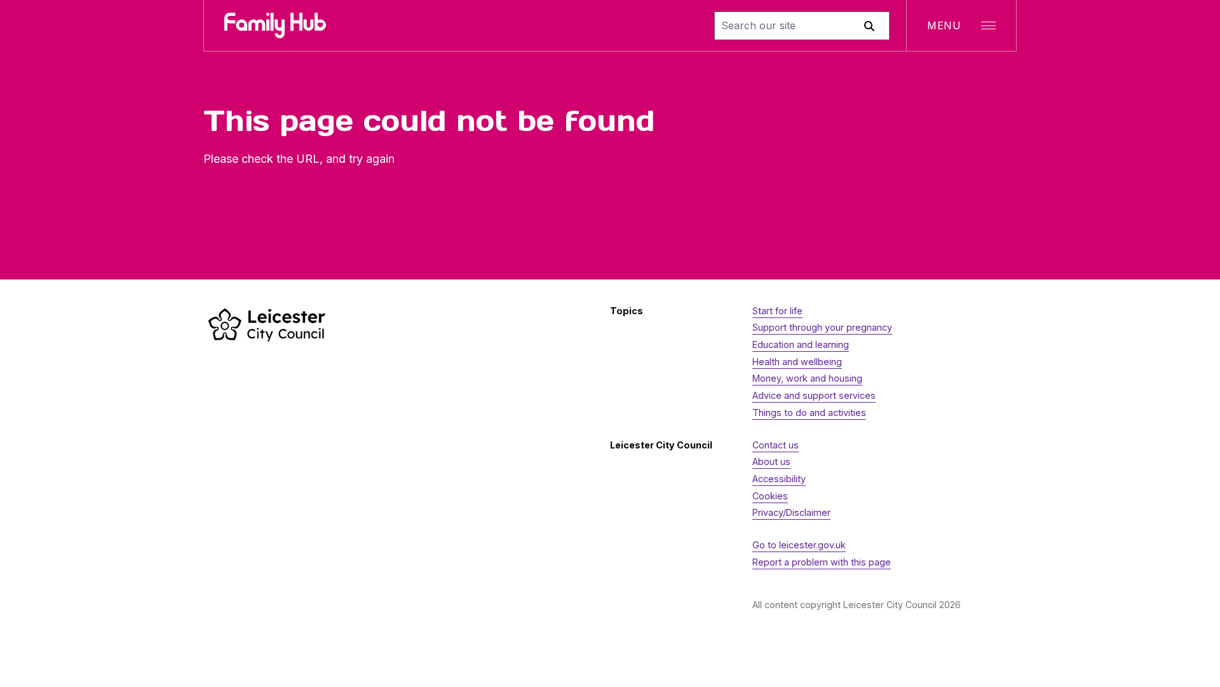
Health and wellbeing (797, 361)
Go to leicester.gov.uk (799, 544)
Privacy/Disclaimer (791, 512)
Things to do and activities (809, 412)
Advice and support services (814, 395)
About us (771, 461)
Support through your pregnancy (822, 327)
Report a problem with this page (821, 562)
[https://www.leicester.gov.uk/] (266, 324)
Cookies (770, 495)
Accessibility (779, 478)
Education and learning (800, 344)
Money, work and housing (807, 378)
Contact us (775, 445)
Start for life (777, 310)
